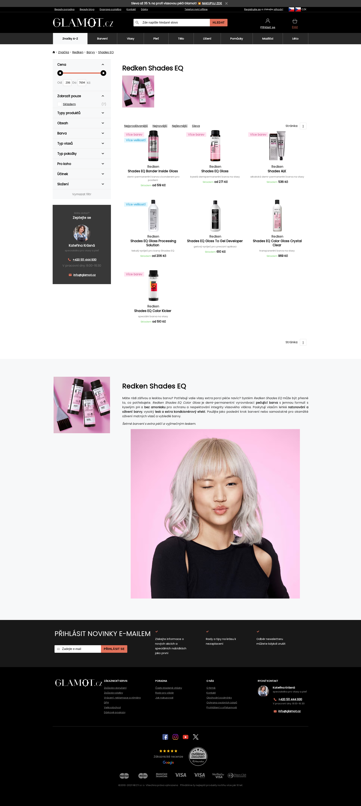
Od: (60, 82)
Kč (89, 82)
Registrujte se (252, 9)
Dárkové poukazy (114, 712)
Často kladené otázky (168, 688)
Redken (77, 52)
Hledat (219, 22)
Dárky (144, 9)
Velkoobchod (112, 707)
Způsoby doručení (115, 688)
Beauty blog (87, 9)
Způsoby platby (113, 693)
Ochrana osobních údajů (221, 702)
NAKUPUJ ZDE (212, 3)
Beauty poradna (64, 9)
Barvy (90, 52)
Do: (75, 82)
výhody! (278, 9)
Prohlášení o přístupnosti (221, 707)
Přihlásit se (114, 648)
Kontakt (131, 9)
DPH (106, 702)
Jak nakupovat (164, 697)
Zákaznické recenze (168, 756)
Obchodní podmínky (219, 697)
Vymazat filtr (81, 194)
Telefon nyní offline (196, 9)
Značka (63, 52)
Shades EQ (106, 52)
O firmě (210, 688)
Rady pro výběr (164, 693)
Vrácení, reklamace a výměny (122, 697)
